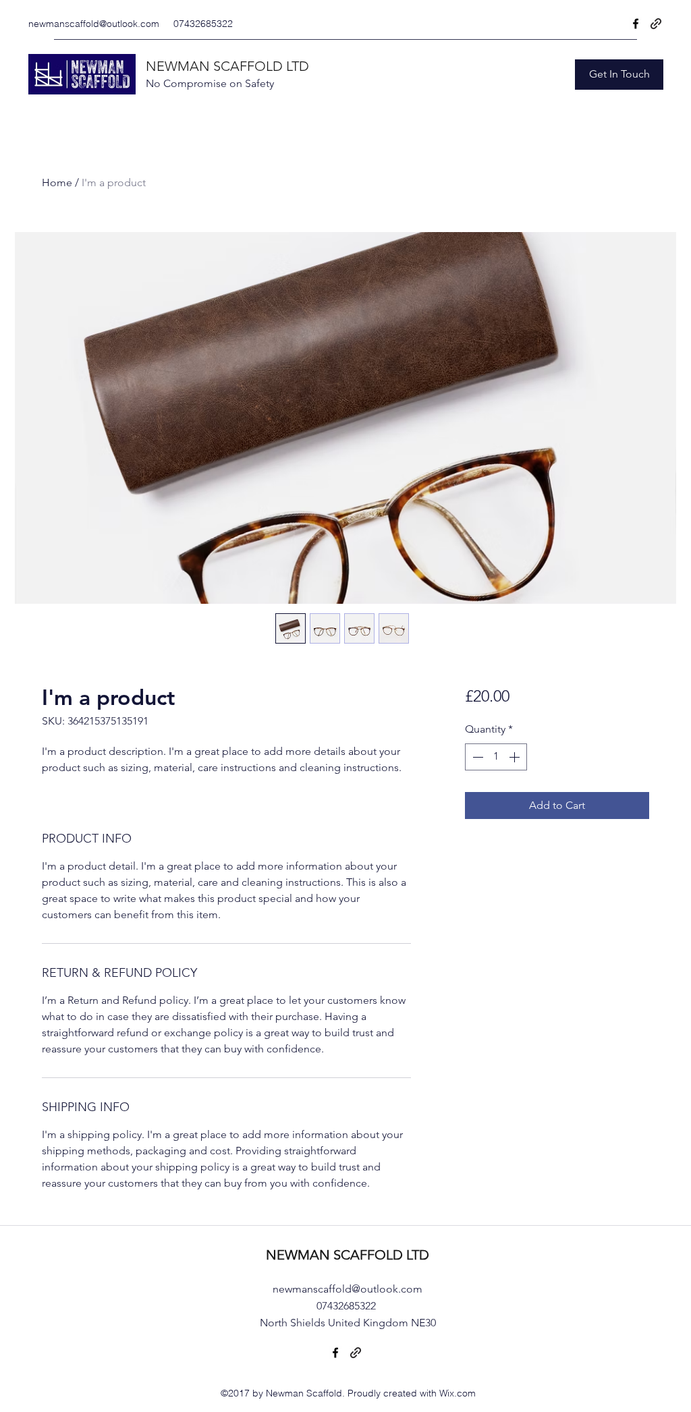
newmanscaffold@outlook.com (93, 24)
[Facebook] (635, 23)
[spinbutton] (496, 757)
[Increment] (515, 757)
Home (57, 182)
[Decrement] (476, 757)
